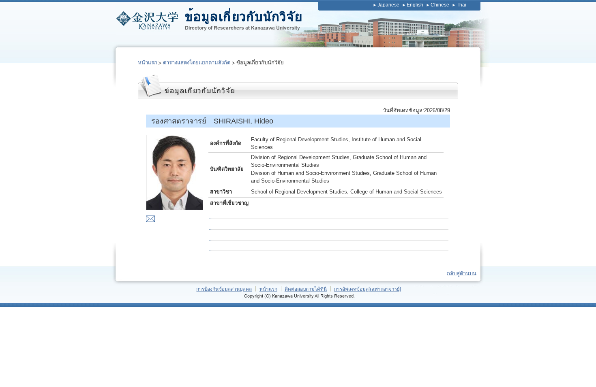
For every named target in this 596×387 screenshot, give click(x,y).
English (415, 5)
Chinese (440, 5)
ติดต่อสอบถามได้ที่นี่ (306, 288)
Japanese (388, 5)
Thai (461, 5)
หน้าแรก (147, 63)
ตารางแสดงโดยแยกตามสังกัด (196, 63)
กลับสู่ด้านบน (461, 273)
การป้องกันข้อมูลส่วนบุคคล (224, 288)
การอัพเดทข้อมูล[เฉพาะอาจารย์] (367, 288)
